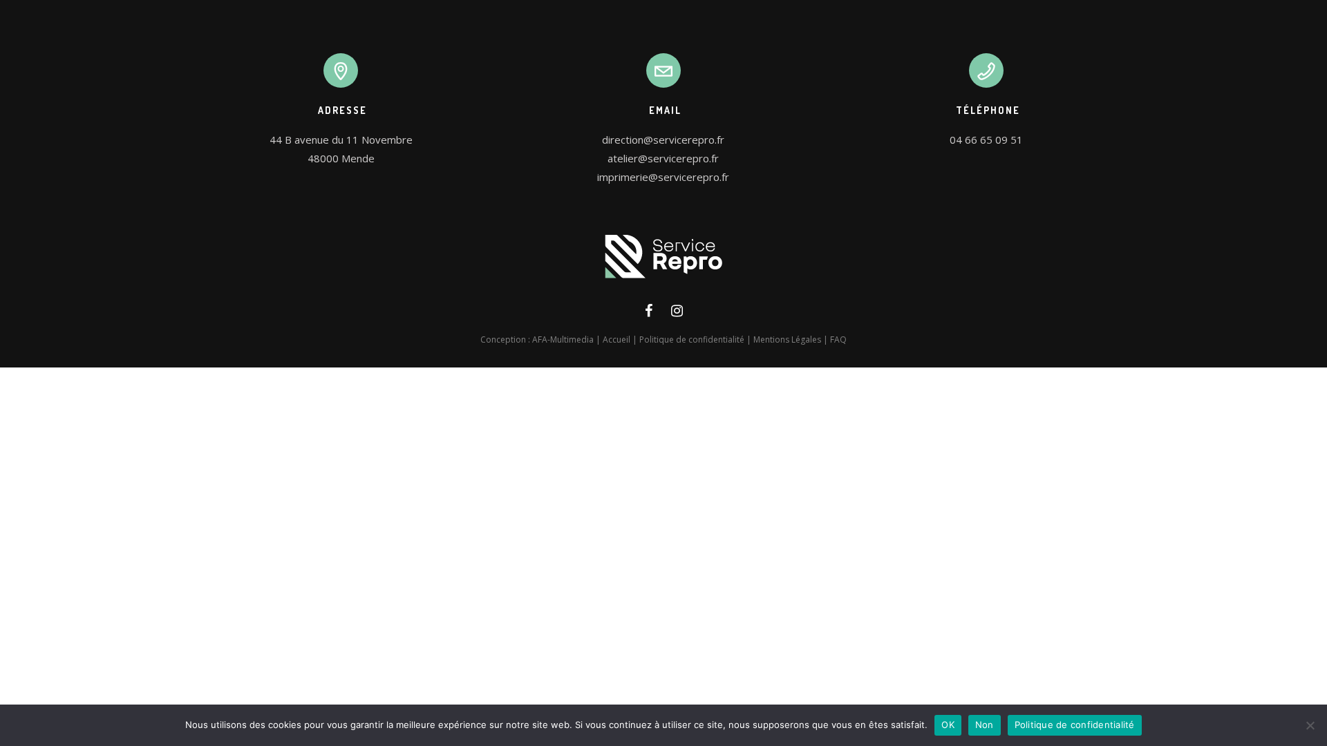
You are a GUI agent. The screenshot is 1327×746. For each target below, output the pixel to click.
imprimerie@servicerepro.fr (663, 177)
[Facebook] (648, 314)
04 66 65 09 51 (986, 139)
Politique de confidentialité (691, 339)
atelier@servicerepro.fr (663, 158)
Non (984, 724)
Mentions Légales (787, 339)
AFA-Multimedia (563, 339)
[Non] (1310, 725)
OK (947, 724)
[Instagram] (677, 314)
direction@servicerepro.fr (663, 139)
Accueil (616, 339)
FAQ (838, 339)
